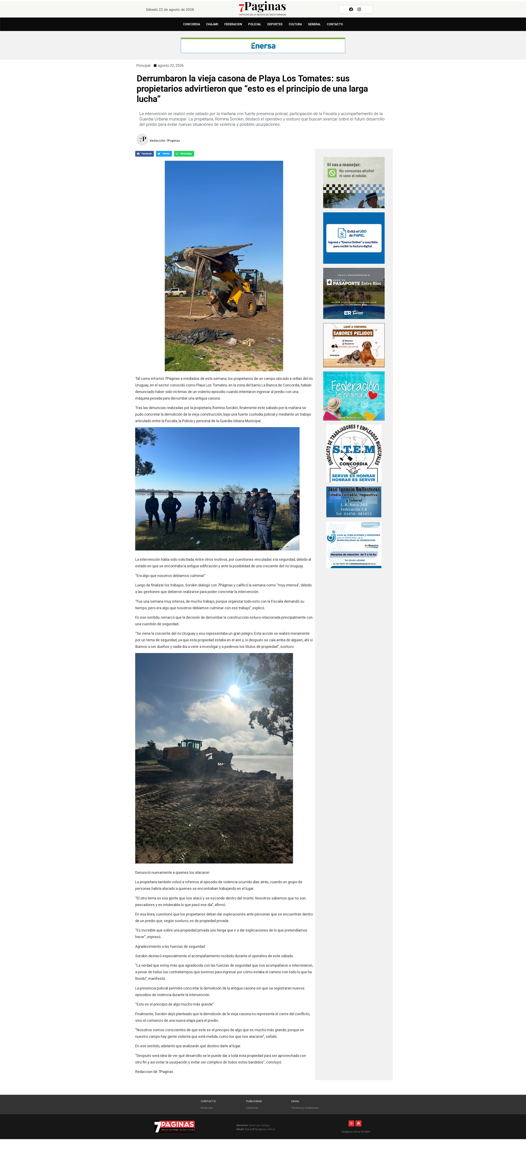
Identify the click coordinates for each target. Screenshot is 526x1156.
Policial (254, 24)
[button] (144, 154)
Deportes (275, 24)
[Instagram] (359, 9)
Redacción (207, 1108)
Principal (143, 65)
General (314, 24)
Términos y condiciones (305, 1108)
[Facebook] (351, 9)
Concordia (191, 24)
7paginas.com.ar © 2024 (355, 1131)
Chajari (212, 24)
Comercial (252, 1108)
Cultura (295, 24)
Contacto (335, 24)
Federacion (233, 24)
